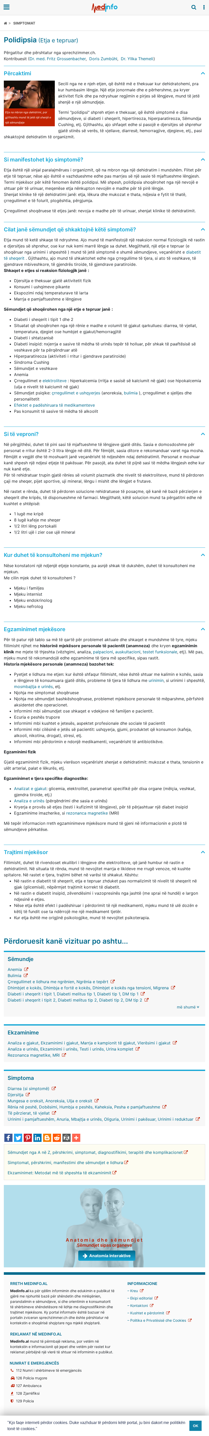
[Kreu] (7, 23)
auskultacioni (127, 651)
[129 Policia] (13, 1401)
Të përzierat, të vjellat (29, 1113)
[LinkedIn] (37, 1138)
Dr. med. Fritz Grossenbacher (58, 58)
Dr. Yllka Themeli (137, 58)
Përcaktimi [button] (17, 73)
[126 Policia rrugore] (13, 1378)
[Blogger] (47, 1138)
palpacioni (103, 651)
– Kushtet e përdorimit (146, 1313)
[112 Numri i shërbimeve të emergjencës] (13, 1370)
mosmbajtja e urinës (33, 686)
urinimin (156, 680)
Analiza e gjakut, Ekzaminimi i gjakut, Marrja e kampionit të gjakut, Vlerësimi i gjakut (90, 1042)
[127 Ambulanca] (13, 1385)
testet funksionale (160, 651)
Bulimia (15, 975)
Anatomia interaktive (110, 1255)
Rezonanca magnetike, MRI (34, 1055)
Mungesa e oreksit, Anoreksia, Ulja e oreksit (51, 1100)
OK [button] (195, 1426)
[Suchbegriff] (194, 7)
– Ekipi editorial (140, 1298)
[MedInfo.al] (104, 8)
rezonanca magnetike (87, 813)
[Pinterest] (27, 1138)
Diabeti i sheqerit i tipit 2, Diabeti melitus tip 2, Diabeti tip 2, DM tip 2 (75, 1000)
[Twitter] (18, 1138)
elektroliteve (55, 380)
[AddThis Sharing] (76, 1138)
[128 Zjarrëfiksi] (13, 1393)
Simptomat (24, 23)
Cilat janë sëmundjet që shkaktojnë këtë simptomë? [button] (70, 229)
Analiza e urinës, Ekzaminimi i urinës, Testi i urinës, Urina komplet (71, 1049)
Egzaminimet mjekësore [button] (34, 629)
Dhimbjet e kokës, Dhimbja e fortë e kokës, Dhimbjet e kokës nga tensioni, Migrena (89, 987)
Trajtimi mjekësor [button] (26, 852)
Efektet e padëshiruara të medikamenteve (54, 405)
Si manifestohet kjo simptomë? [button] (43, 159)
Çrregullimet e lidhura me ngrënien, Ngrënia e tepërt (59, 981)
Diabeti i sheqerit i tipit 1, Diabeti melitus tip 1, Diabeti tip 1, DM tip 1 (74, 993)
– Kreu (133, 1291)
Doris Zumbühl (103, 58)
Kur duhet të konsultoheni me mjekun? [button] (53, 555)
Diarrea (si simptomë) (29, 1088)
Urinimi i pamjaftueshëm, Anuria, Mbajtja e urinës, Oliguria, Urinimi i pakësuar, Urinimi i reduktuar (101, 1119)
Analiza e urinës (29, 800)
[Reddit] (56, 1138)
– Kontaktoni (138, 1305)
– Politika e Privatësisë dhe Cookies (157, 1320)
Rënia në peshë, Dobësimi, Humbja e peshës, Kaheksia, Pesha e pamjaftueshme (84, 1106)
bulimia (131, 392)
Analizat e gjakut (30, 788)
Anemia (15, 969)
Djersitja (16, 1094)
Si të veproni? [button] (21, 434)
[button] (204, 7)
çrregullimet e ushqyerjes (76, 392)
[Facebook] (8, 1138)
